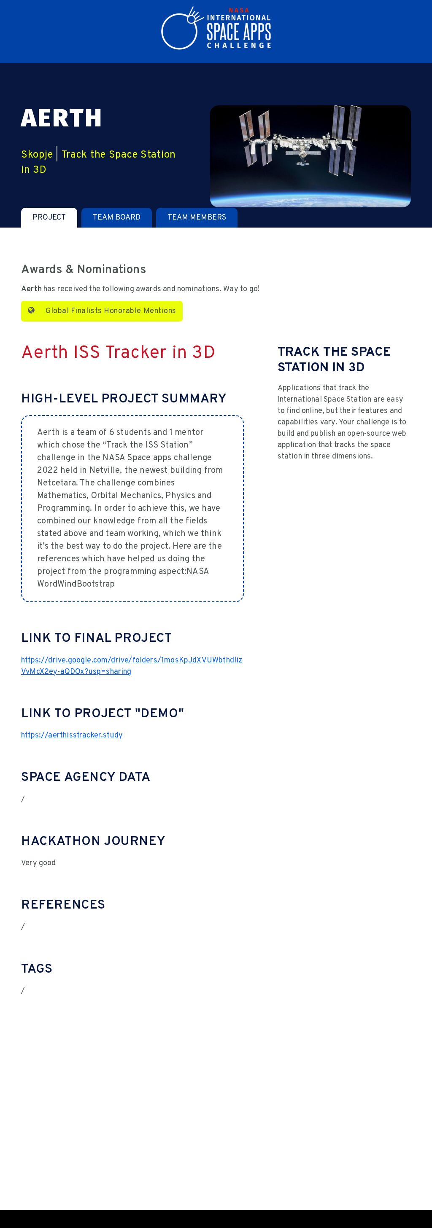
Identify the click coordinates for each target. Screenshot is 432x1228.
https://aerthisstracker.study (72, 735)
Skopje (37, 155)
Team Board (116, 218)
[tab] (49, 218)
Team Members (196, 218)
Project (49, 218)
